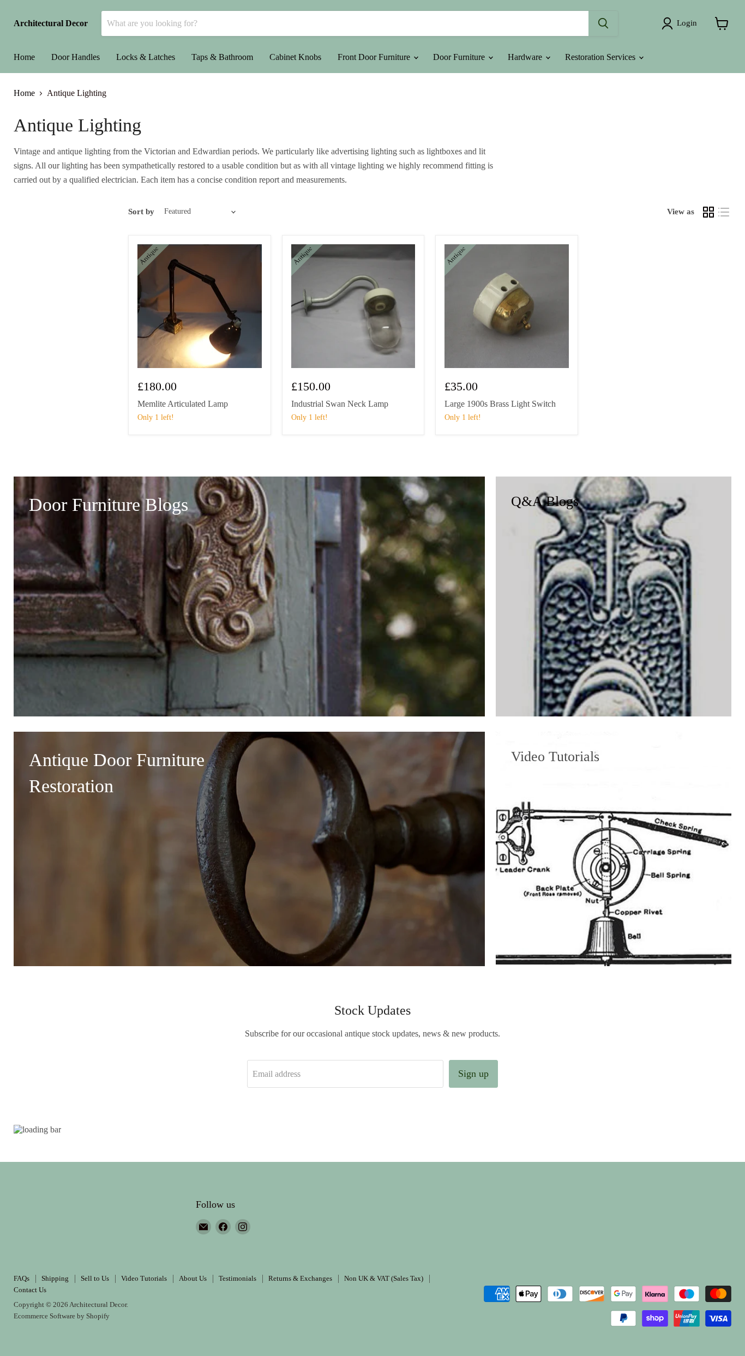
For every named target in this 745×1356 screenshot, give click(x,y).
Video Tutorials (144, 1278)
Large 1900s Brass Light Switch (500, 403)
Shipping (55, 1278)
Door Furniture (460, 57)
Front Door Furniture (375, 57)
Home (24, 57)
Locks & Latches (145, 57)
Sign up (473, 1073)
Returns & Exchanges (300, 1278)
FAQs (21, 1278)
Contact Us (30, 1290)
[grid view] (708, 212)
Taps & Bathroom (222, 57)
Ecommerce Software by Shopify (62, 1316)
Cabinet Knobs (295, 57)
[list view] (723, 212)
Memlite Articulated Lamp (182, 403)
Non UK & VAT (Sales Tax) (383, 1278)
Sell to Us (95, 1278)
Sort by (141, 211)
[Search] (603, 23)
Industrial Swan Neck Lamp (339, 403)
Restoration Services (601, 57)
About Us (193, 1278)
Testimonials (237, 1278)
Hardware (526, 57)
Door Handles (75, 57)
